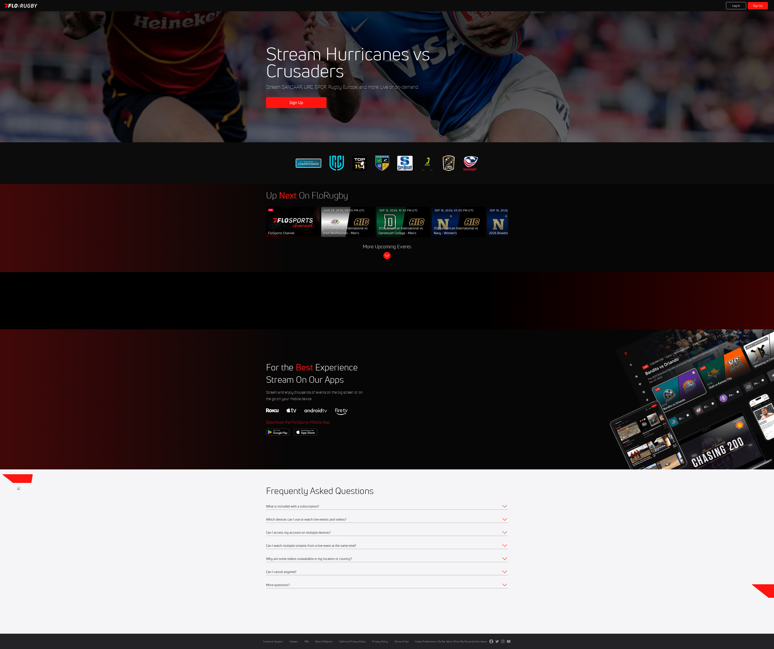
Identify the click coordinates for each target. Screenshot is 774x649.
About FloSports (324, 641)
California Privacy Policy (352, 641)
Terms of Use (401, 641)
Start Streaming (292, 226)
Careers (294, 641)
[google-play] (277, 442)
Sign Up (758, 5)
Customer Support (273, 641)
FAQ (306, 641)
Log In (736, 5)
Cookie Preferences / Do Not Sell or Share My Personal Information (451, 641)
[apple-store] (305, 442)
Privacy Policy (380, 641)
